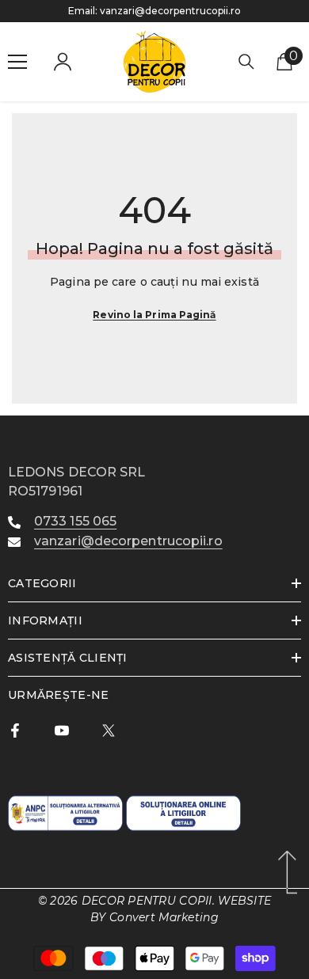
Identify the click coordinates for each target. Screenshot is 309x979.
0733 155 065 (75, 521)
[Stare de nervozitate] (108, 730)
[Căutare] (246, 61)
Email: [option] (154, 11)
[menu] (17, 61)
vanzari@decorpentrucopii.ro (170, 11)
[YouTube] (61, 730)
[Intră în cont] (62, 61)
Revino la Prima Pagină (154, 315)
